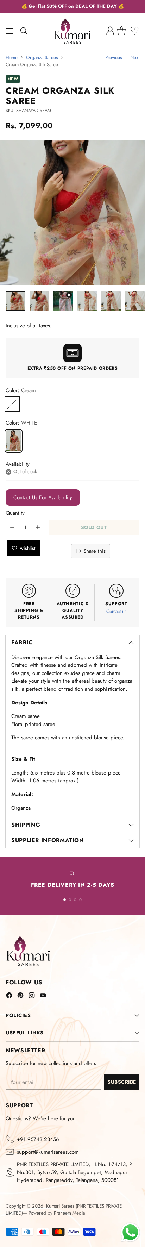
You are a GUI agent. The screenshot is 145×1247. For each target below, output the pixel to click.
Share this (94, 551)
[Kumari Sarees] (72, 30)
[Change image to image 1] (15, 301)
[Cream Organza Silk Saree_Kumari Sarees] (72, 212)
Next (134, 57)
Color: (21, 390)
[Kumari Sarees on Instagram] (31, 996)
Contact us (116, 611)
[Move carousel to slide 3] (75, 899)
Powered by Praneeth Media (57, 1213)
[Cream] (12, 404)
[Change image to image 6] (135, 301)
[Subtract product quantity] (12, 527)
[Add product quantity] (37, 527)
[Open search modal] (23, 31)
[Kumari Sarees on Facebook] (9, 996)
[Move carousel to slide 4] (80, 899)
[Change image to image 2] (39, 301)
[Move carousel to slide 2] (70, 899)
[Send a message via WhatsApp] (130, 1232)
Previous (113, 57)
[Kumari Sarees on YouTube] (43, 996)
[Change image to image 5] (111, 301)
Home (12, 57)
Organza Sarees (42, 57)
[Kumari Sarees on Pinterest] (20, 996)
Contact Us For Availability (42, 497)
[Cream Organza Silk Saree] (13, 441)
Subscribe (121, 1081)
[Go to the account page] (110, 31)
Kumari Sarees (60, 1206)
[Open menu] (9, 31)
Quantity (15, 513)
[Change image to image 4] (87, 301)
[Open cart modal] (124, 31)
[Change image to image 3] (63, 301)
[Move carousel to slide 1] (64, 899)
